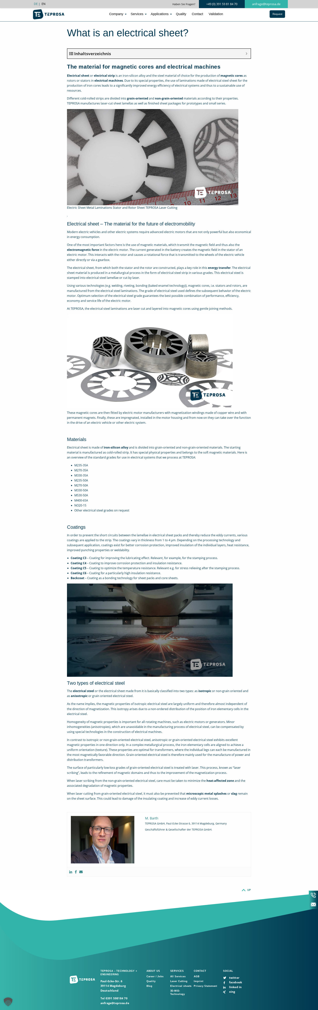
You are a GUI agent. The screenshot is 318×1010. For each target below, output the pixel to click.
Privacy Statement (205, 986)
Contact (197, 14)
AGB (196, 976)
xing (231, 991)
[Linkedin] (70, 872)
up (249, 890)
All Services (178, 976)
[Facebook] (75, 872)
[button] (8, 1002)
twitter (233, 977)
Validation (216, 14)
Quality (181, 14)
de (36, 4)
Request (277, 14)
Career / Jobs (155, 976)
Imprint (198, 981)
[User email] (81, 872)
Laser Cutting (179, 981)
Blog (149, 986)
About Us (153, 971)
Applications (160, 14)
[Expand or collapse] (246, 54)
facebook (235, 982)
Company (116, 14)
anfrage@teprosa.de (266, 4)
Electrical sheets (181, 986)
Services (137, 14)
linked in (235, 987)
